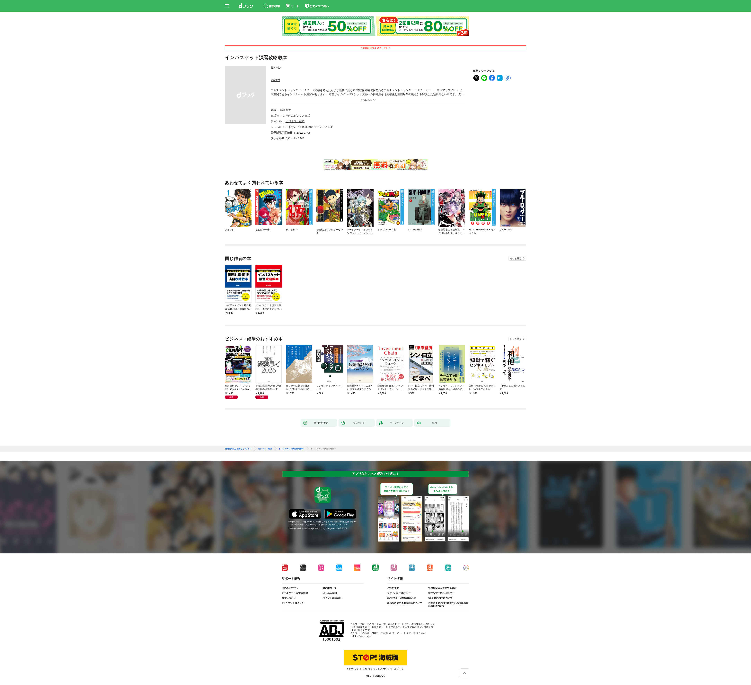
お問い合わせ (289, 598)
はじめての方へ (290, 588)
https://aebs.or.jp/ (362, 636)
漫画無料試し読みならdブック (238, 449)
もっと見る (516, 258)
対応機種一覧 (330, 588)
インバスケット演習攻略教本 (291, 449)
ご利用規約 (393, 588)
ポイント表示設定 (332, 598)
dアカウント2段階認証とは (401, 598)
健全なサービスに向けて (441, 593)
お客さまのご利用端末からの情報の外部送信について (448, 605)
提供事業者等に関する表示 (442, 588)
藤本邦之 (276, 67)
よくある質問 (330, 593)
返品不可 (275, 80)
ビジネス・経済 (295, 121)
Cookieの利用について (440, 598)
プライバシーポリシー (399, 593)
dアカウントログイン (293, 603)
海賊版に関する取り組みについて (404, 603)
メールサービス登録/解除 (295, 593)
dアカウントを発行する (361, 668)
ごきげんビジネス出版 (296, 115)
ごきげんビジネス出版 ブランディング (309, 127)
